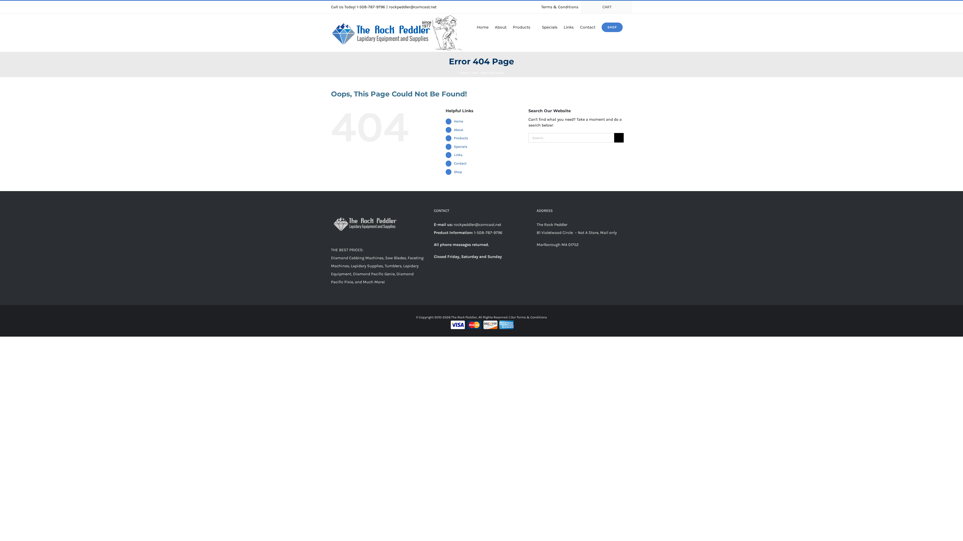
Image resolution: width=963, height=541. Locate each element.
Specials (460, 147)
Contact (460, 163)
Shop (458, 172)
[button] (630, 27)
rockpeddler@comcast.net (413, 7)
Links (458, 155)
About (458, 130)
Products (461, 138)
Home (458, 121)
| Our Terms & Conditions (528, 317)
